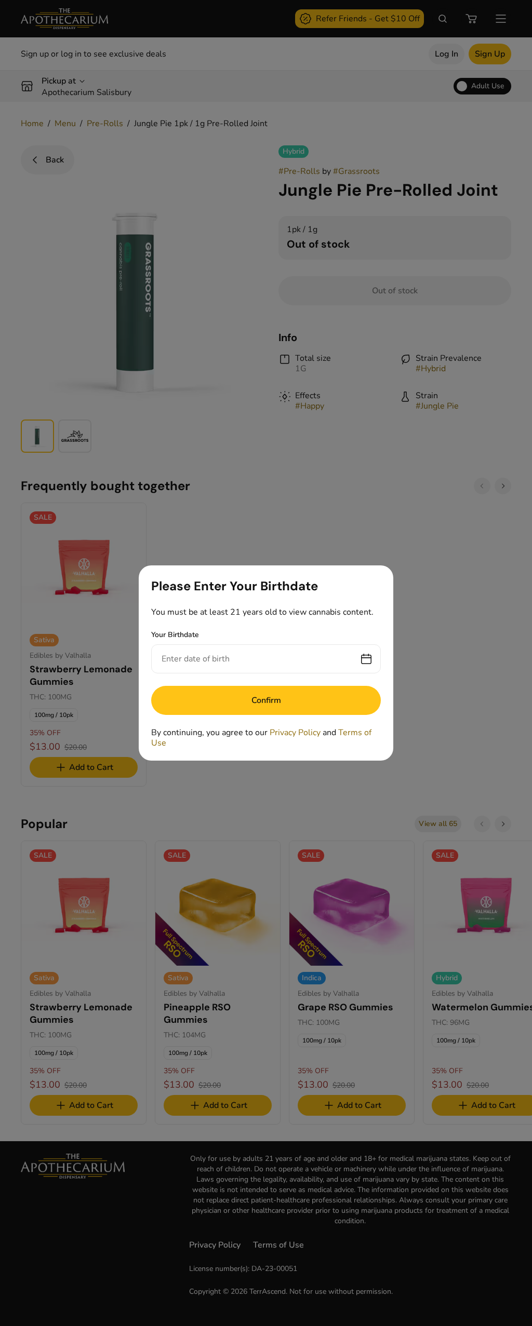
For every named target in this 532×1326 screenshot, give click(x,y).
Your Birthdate (175, 635)
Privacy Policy (295, 732)
